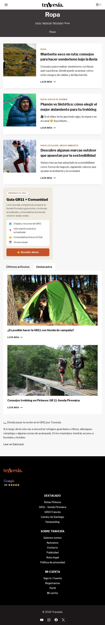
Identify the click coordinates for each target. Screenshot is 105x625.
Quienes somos (52, 537)
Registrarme (52, 583)
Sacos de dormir (57, 99)
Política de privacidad (52, 562)
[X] (63, 620)
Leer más (48, 81)
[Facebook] (56, 620)
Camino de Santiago (52, 517)
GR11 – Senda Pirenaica (52, 507)
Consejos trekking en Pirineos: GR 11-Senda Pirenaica (43, 400)
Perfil (52, 588)
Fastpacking (52, 521)
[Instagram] (49, 620)
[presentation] (19, 60)
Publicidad (52, 552)
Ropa (43, 49)
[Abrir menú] (6, 4)
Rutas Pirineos (52, 502)
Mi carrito (52, 593)
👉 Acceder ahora (28, 252)
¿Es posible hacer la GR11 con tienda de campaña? (40, 330)
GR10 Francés (52, 512)
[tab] (17, 267)
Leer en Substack (13, 444)
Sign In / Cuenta (52, 578)
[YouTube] (42, 620)
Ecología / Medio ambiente (63, 145)
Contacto (52, 547)
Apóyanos (52, 542)
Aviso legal (52, 557)
